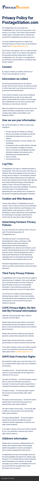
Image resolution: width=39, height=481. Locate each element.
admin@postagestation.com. (20, 46)
